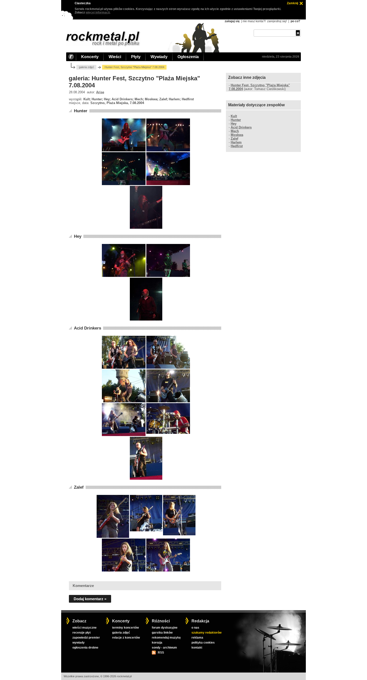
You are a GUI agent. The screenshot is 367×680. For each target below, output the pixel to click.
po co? (295, 21)
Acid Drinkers (87, 328)
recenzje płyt (81, 632)
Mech (235, 131)
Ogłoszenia (188, 57)
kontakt (196, 647)
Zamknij (292, 3)
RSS (161, 652)
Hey (77, 236)
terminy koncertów (125, 627)
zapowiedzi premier (86, 637)
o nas (195, 627)
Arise (100, 92)
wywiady (78, 642)
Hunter (80, 111)
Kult (234, 116)
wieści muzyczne (84, 627)
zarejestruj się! (277, 21)
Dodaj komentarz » (90, 599)
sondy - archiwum (164, 647)
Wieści (115, 57)
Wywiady (159, 57)
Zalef (79, 487)
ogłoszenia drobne (85, 647)
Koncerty (90, 57)
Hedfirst (237, 146)
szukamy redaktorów (206, 632)
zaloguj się (232, 21)
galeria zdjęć (86, 67)
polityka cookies (203, 642)
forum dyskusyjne (165, 627)
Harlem (236, 142)
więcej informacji (98, 12)
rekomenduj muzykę (166, 637)
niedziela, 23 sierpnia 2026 (280, 56)
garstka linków (162, 632)
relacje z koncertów (126, 637)
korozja (157, 642)
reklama (197, 637)
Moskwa (237, 135)
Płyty (136, 57)
